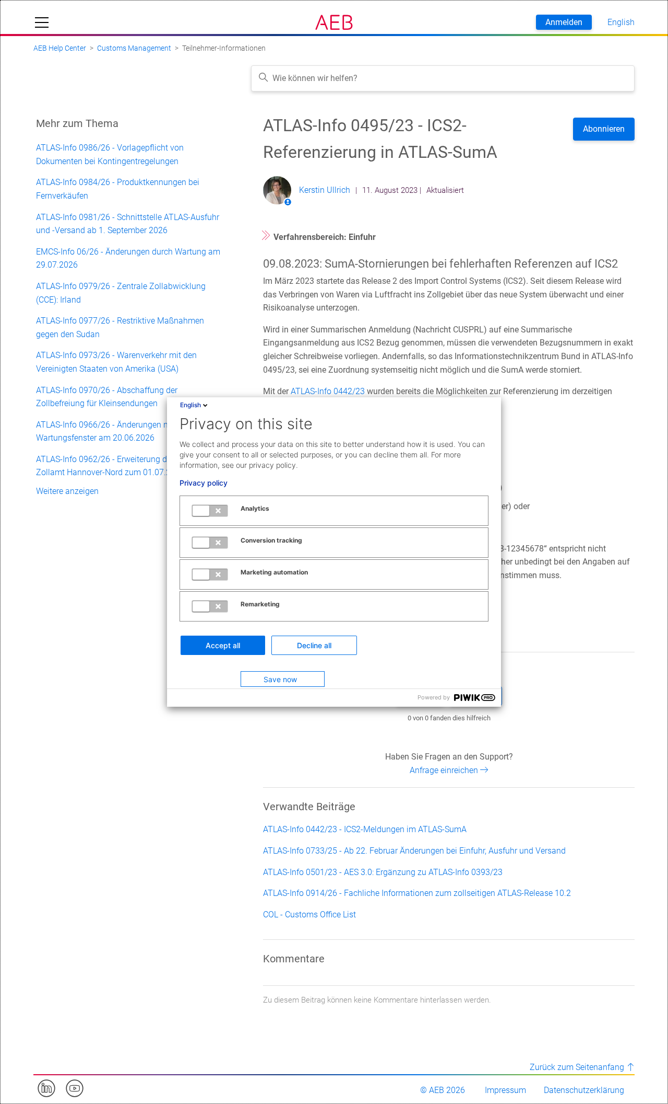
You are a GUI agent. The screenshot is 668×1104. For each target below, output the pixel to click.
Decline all (314, 645)
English (190, 405)
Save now (280, 679)
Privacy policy (204, 483)
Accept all (223, 645)
